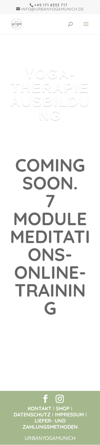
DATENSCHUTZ (32, 414)
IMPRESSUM (69, 414)
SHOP (62, 408)
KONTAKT (40, 408)
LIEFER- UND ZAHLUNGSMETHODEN (50, 423)
